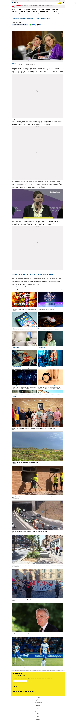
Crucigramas (18, 670)
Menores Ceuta (26, 0)
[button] (63, 2)
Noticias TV (62, 670)
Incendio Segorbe (64, 0)
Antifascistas (38, 0)
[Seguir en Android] (14, 687)
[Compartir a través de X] (38, 24)
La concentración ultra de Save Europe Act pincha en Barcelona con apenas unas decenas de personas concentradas (37, 599)
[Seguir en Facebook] (19, 692)
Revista (38, 714)
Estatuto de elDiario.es (38, 702)
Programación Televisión (38, 670)
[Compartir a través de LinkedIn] (40, 24)
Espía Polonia (60, 0)
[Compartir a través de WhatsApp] (30, 24)
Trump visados (41, 0)
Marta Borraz (14, 63)
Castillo (25, 670)
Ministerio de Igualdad (22, 286)
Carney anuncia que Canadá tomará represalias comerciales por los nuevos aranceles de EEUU (32, 633)
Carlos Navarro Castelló (15, 498)
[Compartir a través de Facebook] (33, 24)
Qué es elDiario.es (38, 697)
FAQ (38, 708)
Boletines (38, 716)
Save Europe (49, 0)
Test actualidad (43, 670)
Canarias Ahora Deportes (16, 668)
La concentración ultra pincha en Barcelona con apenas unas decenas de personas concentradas (37, 5)
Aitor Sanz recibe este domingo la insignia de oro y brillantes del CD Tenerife (28, 667)
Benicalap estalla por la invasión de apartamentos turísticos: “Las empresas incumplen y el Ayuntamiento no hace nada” (36, 496)
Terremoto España (46, 0)
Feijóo (29, 0)
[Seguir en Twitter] (17, 692)
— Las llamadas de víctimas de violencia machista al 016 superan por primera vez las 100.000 (31, 18)
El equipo (38, 699)
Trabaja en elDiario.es (38, 700)
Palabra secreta (52, 670)
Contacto (38, 713)
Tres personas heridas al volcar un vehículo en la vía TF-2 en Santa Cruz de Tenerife (29, 531)
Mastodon (38, 719)
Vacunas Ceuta (31, 0)
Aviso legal (38, 705)
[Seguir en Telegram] (21, 692)
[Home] (16, 2)
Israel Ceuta (19, 0)
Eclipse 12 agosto (22, 670)
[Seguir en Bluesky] (14, 692)
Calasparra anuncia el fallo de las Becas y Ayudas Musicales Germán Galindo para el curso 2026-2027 (33, 428)
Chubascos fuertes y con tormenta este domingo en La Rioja (25, 462)
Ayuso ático (52, 0)
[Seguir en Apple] (16, 687)
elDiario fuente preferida (28, 670)
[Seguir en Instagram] (23, 692)
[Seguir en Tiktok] (29, 692)
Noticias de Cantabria (47, 670)
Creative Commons (38, 703)
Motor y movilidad (58, 670)
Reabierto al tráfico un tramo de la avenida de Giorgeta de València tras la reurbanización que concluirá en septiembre (37, 565)
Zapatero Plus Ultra (56, 0)
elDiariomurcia (14, 429)
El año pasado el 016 (47, 283)
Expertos (55, 670)
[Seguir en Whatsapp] (31, 692)
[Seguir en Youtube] (26, 692)
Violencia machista (14, 286)
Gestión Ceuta (35, 0)
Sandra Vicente (14, 600)
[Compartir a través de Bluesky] (35, 24)
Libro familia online (34, 670)
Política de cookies (38, 711)
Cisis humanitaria (22, 0)
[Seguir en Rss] (33, 692)
